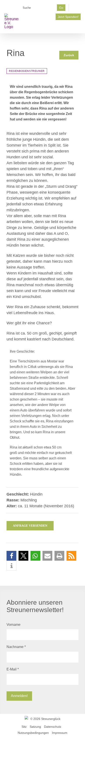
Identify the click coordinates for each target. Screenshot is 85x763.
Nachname (16, 647)
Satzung (35, 726)
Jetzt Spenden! (68, 17)
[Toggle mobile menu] (79, 26)
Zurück (69, 55)
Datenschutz (52, 726)
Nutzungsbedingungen (33, 732)
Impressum (59, 732)
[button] (11, 556)
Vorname (13, 624)
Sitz (24, 726)
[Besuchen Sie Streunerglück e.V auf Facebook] (76, 8)
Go (61, 7)
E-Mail (13, 669)
